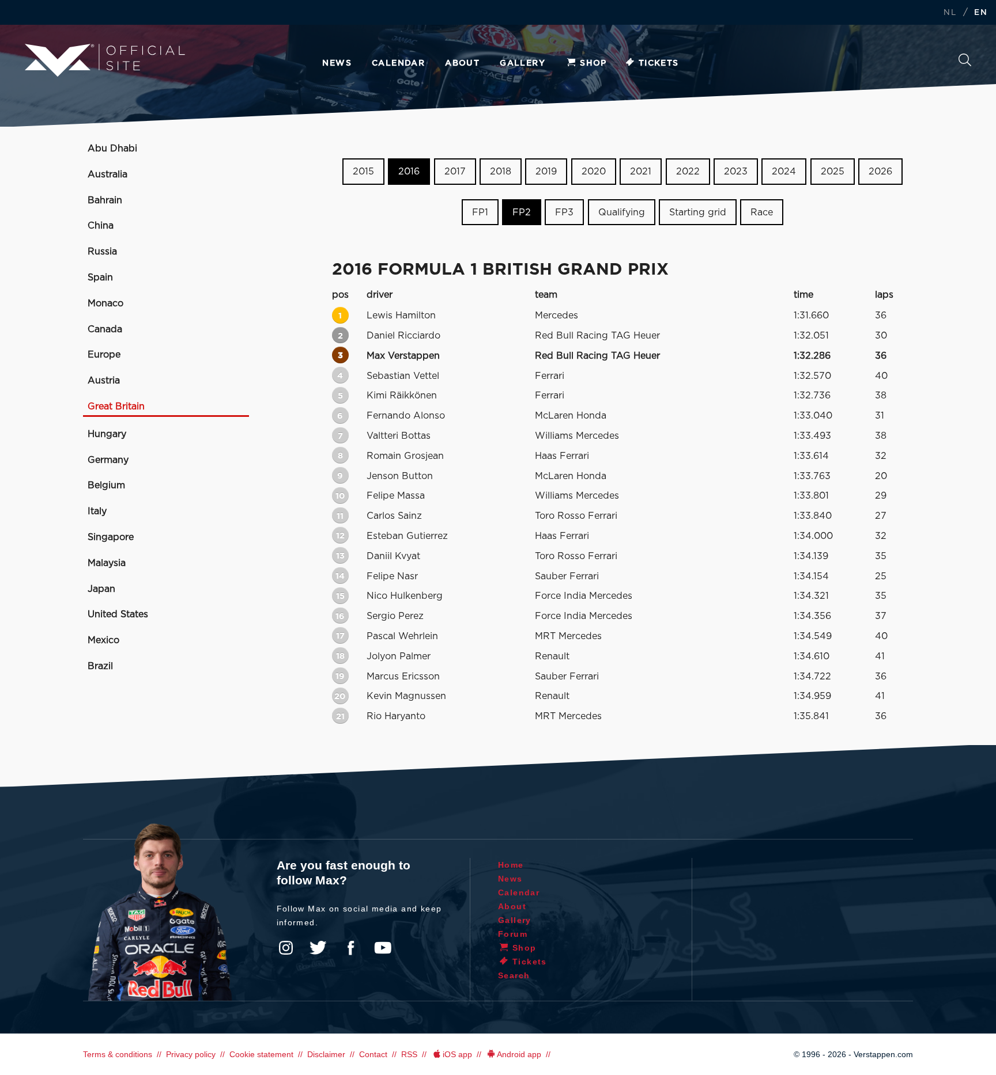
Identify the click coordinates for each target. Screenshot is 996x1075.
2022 (688, 171)
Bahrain (105, 200)
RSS (409, 1054)
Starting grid (697, 212)
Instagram (286, 948)
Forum (512, 934)
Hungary (107, 434)
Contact (373, 1054)
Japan (101, 589)
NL (950, 13)
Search (965, 63)
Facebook (350, 948)
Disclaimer (326, 1054)
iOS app (457, 1054)
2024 (784, 171)
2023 (736, 171)
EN (980, 13)
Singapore (111, 537)
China (101, 225)
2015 (363, 171)
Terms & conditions (117, 1054)
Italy (97, 511)
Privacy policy (191, 1054)
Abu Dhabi (112, 148)
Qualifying (621, 212)
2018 (500, 171)
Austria (104, 380)
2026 (880, 171)
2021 (640, 171)
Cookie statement (261, 1054)
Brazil (100, 666)
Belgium (106, 485)
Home (511, 864)
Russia (102, 251)
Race (761, 212)
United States (118, 614)
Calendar (398, 63)
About (462, 63)
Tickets (659, 63)
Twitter (318, 948)
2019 (546, 171)
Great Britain (116, 406)
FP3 (564, 212)
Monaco (105, 303)
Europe (104, 354)
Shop (593, 63)
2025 (832, 171)
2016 (409, 171)
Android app (519, 1054)
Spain (100, 277)
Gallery (522, 63)
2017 (455, 171)
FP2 (521, 212)
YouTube (382, 948)
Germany (108, 460)
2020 (594, 171)
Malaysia (107, 563)
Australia (107, 174)
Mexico (103, 640)
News (337, 63)
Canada (105, 329)
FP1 (480, 212)
